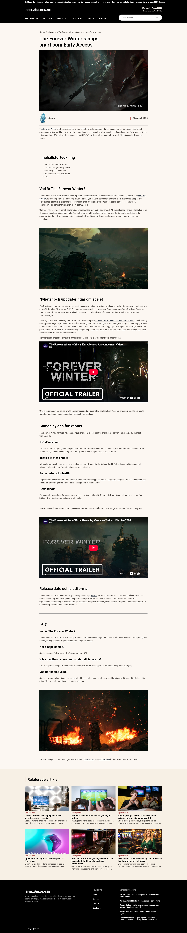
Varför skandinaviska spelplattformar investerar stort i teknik (43, 816)
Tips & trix (62, 18)
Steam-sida (89, 759)
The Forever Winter (47, 129)
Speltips (47, 18)
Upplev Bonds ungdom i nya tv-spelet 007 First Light (95, 2)
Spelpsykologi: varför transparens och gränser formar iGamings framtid (45, 2)
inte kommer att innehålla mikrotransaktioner (114, 320)
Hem (41, 32)
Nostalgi (77, 18)
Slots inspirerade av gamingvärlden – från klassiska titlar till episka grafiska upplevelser (145, 2)
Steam (94, 595)
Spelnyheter (31, 18)
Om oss (90, 18)
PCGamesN (104, 759)
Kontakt (103, 18)
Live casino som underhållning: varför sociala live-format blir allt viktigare (140, 859)
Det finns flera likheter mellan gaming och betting (91, 816)
